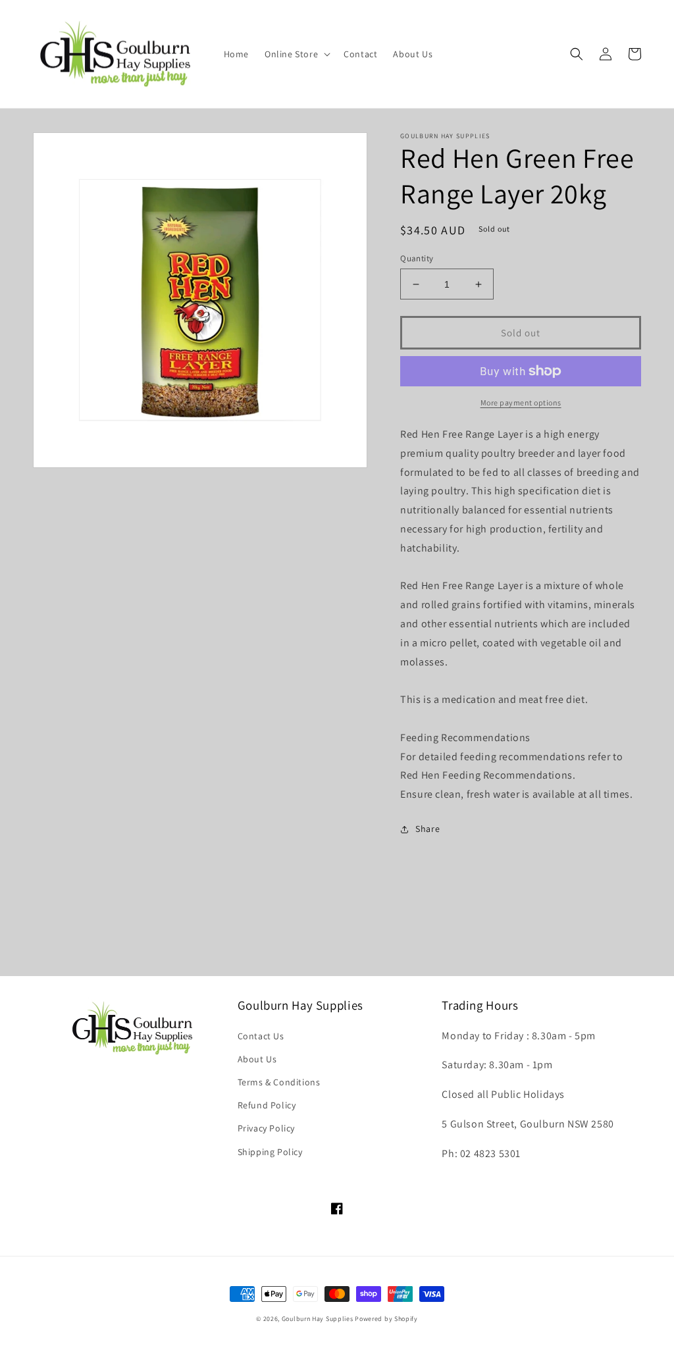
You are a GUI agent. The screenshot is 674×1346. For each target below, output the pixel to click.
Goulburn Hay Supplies (317, 1318)
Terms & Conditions (279, 1082)
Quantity (416, 258)
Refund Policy (267, 1105)
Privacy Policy (266, 1128)
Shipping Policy (270, 1152)
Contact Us (261, 1036)
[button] (296, 54)
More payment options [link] (520, 402)
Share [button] (427, 829)
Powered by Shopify (386, 1318)
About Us (257, 1059)
